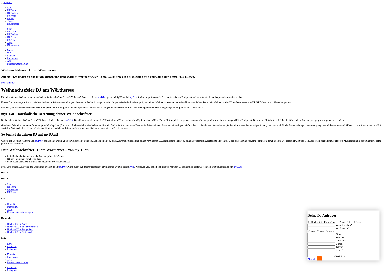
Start (9, 7)
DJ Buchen (12, 13)
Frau (322, 231)
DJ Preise (11, 15)
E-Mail (339, 243)
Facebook (11, 246)
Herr (313, 231)
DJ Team (11, 10)
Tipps (9, 21)
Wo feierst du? (343, 228)
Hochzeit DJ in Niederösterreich (22, 226)
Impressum (12, 58)
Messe (10, 50)
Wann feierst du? (344, 225)
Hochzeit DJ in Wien (17, 224)
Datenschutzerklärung (17, 63)
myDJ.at (102, 97)
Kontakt (11, 55)
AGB (9, 61)
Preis (131, 166)
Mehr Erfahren (8, 82)
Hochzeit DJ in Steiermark (19, 232)
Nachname (341, 240)
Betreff (339, 250)
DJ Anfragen (13, 24)
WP (9, 53)
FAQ (9, 243)
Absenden (312, 259)
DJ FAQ (11, 18)
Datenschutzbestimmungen (20, 212)
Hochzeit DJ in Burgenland (20, 229)
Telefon (339, 247)
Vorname (340, 237)
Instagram (11, 249)
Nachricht (340, 256)
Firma (331, 231)
